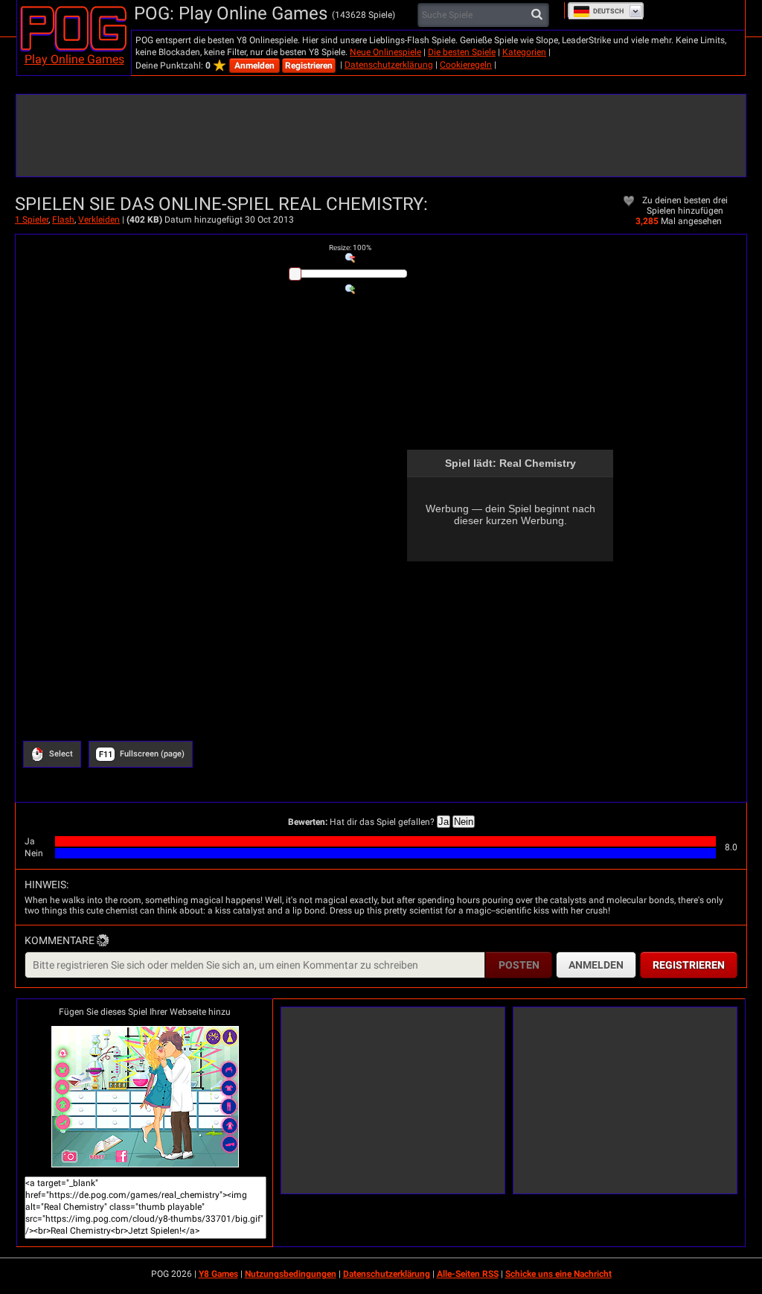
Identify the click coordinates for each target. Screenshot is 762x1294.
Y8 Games (218, 1274)
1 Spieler (31, 219)
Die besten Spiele (462, 52)
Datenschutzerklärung (389, 65)
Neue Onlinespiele (385, 52)
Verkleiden (99, 219)
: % (350, 247)
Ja (443, 821)
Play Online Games (74, 59)
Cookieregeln (466, 65)
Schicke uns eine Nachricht (558, 1274)
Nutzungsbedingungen (290, 1274)
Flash (63, 219)
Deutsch (608, 11)
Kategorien (524, 52)
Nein (463, 821)
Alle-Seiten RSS (468, 1274)
